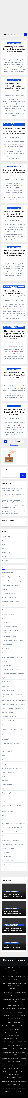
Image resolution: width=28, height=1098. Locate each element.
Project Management (8, 797)
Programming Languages (9, 793)
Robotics (4, 815)
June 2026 (5, 544)
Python (4, 801)
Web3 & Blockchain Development (12, 865)
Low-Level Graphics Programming (12, 768)
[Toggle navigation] (2, 35)
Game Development (8, 735)
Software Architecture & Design (11, 832)
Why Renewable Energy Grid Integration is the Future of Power (14, 253)
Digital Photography (8, 690)
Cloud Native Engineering (9, 626)
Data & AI (5, 661)
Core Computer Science (9, 636)
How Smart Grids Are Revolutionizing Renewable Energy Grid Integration (13, 913)
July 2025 (5, 557)
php (3, 789)
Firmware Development (9, 725)
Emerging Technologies (14, 43)
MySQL (4, 776)
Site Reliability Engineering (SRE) (12, 827)
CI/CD (4, 618)
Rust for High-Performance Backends (13, 823)
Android (4, 589)
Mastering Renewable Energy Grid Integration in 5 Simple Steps (14, 49)
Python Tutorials (14, 1029)
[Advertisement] (14, 16)
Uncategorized (6, 856)
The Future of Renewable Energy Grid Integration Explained (14, 172)
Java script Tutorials (9, 1015)
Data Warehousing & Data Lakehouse (13, 673)
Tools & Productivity (8, 848)
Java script (5, 760)
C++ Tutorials (18, 980)
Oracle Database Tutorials (9, 1026)
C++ (3, 610)
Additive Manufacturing (14, 406)
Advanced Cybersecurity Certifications (14, 577)
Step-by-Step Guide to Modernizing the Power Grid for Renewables (14, 214)
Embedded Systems (8, 712)
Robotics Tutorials (9, 1038)
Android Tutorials (16, 973)
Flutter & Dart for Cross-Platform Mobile (12, 730)
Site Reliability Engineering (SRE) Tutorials (14, 1042)
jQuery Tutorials (8, 1019)
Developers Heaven (13, 35)
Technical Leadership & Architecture (13, 844)
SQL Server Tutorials (14, 1045)
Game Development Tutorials (14, 1005)
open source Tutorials (14, 1022)
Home (8, 973)
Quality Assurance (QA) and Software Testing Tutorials (14, 1034)
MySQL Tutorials (19, 1019)
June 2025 (5, 561)
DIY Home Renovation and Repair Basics (14, 700)
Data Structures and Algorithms (11, 669)
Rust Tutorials (20, 1038)
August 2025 (6, 552)
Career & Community (8, 614)
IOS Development (7, 751)
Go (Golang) (5, 739)
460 (18, 441)
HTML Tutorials (21, 1008)
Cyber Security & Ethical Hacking (12, 657)
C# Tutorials (9, 980)
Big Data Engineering (8, 593)
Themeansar (14, 970)
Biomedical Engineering (9, 597)
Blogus (23, 968)
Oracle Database (7, 784)
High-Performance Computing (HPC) (13, 743)
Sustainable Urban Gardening (11, 840)
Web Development (7, 861)
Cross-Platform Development (11, 649)
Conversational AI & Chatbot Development (10, 631)
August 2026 (6, 536)
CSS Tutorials (14, 989)
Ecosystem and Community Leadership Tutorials (14, 1000)
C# (3, 606)
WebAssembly (6, 869)
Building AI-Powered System (10, 601)
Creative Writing (7, 644)
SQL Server (5, 836)
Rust (3, 819)
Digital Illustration (7, 678)
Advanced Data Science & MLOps (12, 581)
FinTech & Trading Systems (10, 721)
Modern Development (8, 772)
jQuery (4, 764)
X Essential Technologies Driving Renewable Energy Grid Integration (14, 131)
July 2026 (5, 540)
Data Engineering (7, 665)
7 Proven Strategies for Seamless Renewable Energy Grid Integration (14, 293)
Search (4, 470)
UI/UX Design (6, 852)
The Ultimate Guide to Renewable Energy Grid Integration (14, 375)
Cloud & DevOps (7, 622)
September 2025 (7, 548)
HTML (3, 747)
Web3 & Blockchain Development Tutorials (14, 1049)
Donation (14, 996)
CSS (3, 653)
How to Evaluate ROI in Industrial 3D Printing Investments (14, 412)
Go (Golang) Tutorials (9, 1008)
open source (5, 780)
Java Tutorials (21, 1015)
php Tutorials (22, 1026)
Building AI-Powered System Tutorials (14, 976)
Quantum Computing (8, 811)
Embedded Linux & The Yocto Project (13, 708)
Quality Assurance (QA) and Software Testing (13, 806)
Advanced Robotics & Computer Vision (13, 585)
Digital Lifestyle (7, 682)
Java (3, 755)
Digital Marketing (7, 686)
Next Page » (14, 445)
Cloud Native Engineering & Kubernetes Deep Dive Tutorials (14, 984)
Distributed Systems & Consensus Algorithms (14, 124)
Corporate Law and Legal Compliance (13, 640)
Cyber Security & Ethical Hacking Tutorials (14, 992)
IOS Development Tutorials (14, 1012)
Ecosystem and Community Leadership (13, 704)
